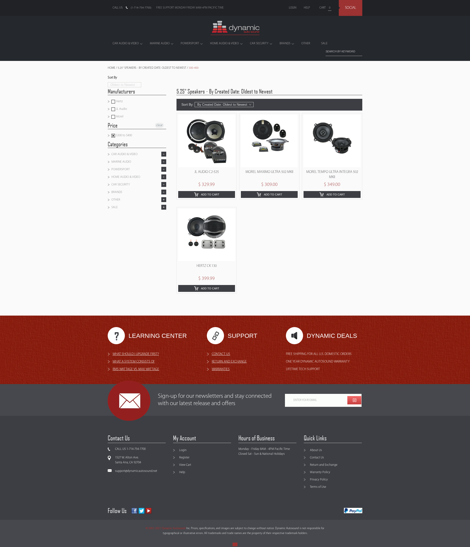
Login (183, 450)
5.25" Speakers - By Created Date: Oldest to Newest (152, 68)
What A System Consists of (134, 362)
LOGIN (292, 7)
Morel (119, 116)
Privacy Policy (319, 479)
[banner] (235, 28)
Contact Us (317, 457)
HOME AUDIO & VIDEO (224, 43)
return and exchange (229, 362)
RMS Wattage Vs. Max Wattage (136, 369)
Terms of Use (318, 487)
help (307, 7)
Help (182, 472)
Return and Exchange (323, 465)
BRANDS (285, 43)
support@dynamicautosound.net (136, 471)
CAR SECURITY (259, 43)
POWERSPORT (190, 43)
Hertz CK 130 (207, 266)
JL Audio (121, 109)
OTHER (305, 43)
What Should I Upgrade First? (136, 354)
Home (111, 68)
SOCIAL (350, 8)
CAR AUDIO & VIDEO (126, 43)
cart (322, 7)
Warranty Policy (320, 472)
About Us (316, 450)
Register (184, 457)
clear (159, 125)
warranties (221, 369)
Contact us (221, 354)
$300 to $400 (123, 135)
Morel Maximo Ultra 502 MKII (269, 172)
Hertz (119, 101)
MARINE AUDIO (160, 43)
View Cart (185, 465)
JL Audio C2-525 (206, 172)
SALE (324, 43)
